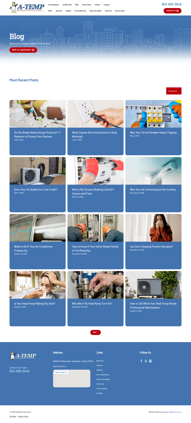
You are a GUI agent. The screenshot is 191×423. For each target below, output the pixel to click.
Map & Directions (59, 366)
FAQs (76, 5)
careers (97, 5)
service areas (120, 11)
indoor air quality (103, 379)
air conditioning (80, 11)
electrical (108, 11)
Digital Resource (175, 412)
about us (100, 361)
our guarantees (53, 5)
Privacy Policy (23, 416)
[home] (27, 7)
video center (86, 5)
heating (68, 11)
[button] (59, 11)
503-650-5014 (171, 4)
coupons (107, 5)
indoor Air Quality (95, 11)
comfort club (67, 5)
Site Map (13, 416)
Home (50, 11)
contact (99, 393)
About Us (59, 11)
